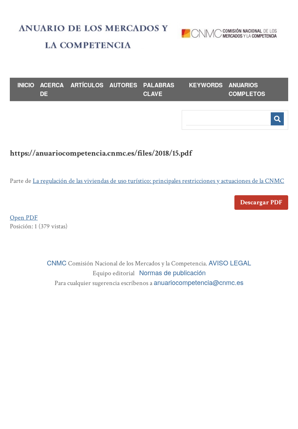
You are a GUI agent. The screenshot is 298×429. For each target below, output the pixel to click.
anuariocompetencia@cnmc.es (198, 282)
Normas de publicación (172, 272)
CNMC (57, 262)
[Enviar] (277, 118)
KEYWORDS (206, 85)
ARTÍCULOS (87, 85)
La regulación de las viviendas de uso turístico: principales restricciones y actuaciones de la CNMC (158, 181)
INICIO (25, 85)
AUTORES (123, 85)
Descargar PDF (261, 202)
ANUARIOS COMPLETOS (247, 89)
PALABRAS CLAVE (158, 89)
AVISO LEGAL (230, 262)
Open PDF (24, 217)
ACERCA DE (52, 89)
